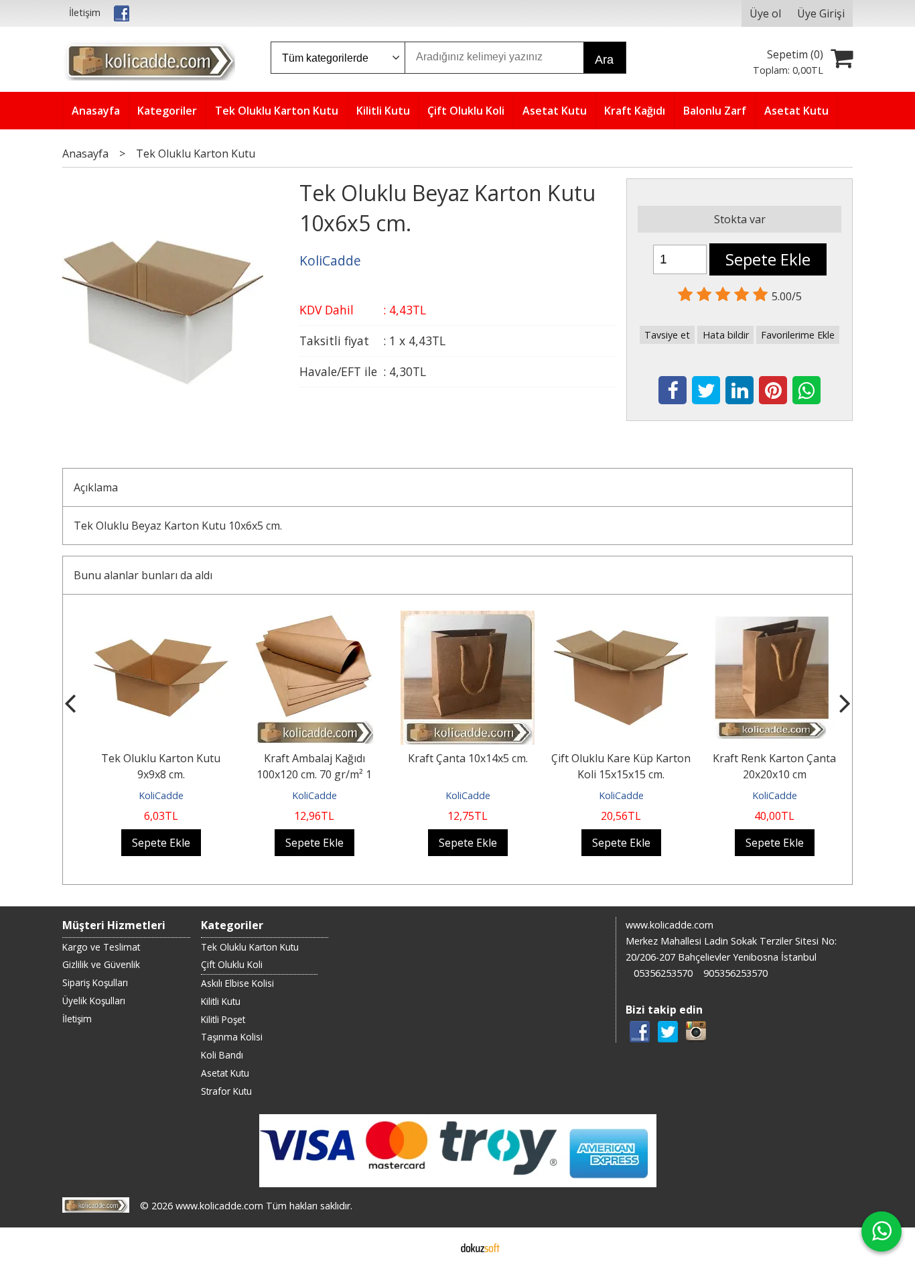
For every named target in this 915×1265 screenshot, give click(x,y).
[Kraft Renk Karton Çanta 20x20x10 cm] (764, 618)
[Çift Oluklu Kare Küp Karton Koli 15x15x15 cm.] (611, 618)
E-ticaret (436, 1246)
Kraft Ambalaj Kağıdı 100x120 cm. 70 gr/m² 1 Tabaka (304, 774)
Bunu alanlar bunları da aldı (143, 575)
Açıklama (96, 487)
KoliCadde (150, 795)
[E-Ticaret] (480, 1246)
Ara (604, 59)
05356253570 (663, 973)
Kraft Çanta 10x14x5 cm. (457, 758)
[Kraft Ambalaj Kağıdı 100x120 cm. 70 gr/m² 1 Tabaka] (304, 618)
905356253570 (735, 973)
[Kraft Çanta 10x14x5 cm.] (457, 618)
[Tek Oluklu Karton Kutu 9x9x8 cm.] (151, 618)
